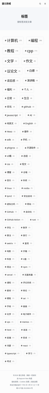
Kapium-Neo (23, 378)
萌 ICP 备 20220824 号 (23, 388)
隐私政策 (33, 382)
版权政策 (14, 382)
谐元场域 (6, 3)
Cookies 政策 (23, 382)
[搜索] (38, 4)
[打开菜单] (43, 4)
